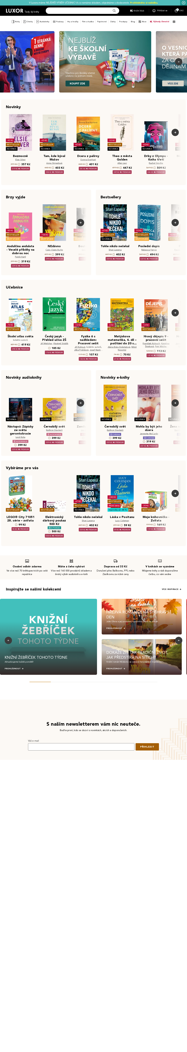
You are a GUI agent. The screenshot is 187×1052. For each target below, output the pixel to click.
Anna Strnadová (54, 163)
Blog (133, 21)
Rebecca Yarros (149, 250)
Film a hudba (88, 21)
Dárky (113, 21)
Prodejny (123, 21)
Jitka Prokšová (81, 350)
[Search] (114, 10)
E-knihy (30, 21)
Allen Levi (122, 163)
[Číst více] (105, 62)
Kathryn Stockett (54, 430)
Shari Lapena (115, 250)
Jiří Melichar (46, 343)
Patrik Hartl (20, 257)
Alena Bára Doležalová (119, 347)
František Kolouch (151, 343)
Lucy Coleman (122, 520)
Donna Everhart (88, 159)
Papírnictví (102, 21)
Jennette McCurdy (149, 433)
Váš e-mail (33, 740)
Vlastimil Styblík (60, 343)
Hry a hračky (72, 21)
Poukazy (60, 21)
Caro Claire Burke (54, 250)
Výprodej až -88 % (118, 510)
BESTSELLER (13, 144)
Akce (144, 21)
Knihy (17, 21)
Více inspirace (170, 589)
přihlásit (147, 746)
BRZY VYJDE (13, 239)
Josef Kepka (96, 350)
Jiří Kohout (80, 347)
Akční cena (114, 505)
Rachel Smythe (156, 163)
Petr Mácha (160, 346)
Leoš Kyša (20, 437)
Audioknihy (44, 21)
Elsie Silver (20, 159)
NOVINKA (11, 149)
